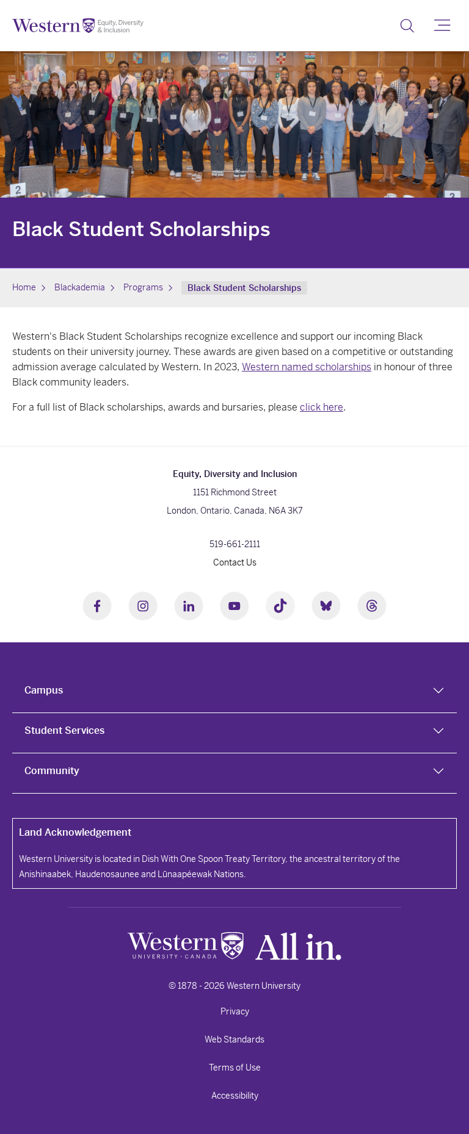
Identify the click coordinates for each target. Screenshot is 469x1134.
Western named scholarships (306, 367)
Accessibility (234, 1095)
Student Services (64, 730)
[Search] (407, 25)
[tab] (234, 693)
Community (51, 770)
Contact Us (234, 562)
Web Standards (234, 1039)
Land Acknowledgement (75, 832)
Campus (43, 690)
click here (321, 407)
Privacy (234, 1011)
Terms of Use (235, 1067)
